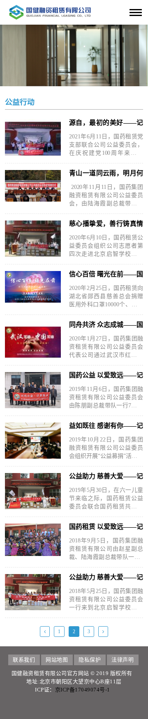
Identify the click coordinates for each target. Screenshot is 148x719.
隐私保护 (90, 660)
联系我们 (24, 660)
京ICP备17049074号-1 (82, 690)
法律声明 (122, 660)
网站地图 (57, 660)
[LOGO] (50, 12)
